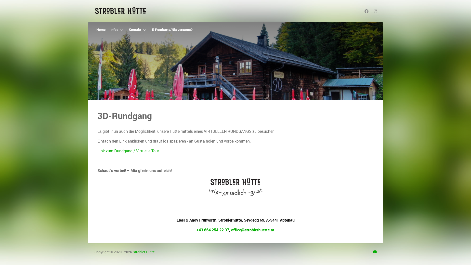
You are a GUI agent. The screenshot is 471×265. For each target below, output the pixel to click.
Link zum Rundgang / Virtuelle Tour (128, 151)
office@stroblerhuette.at (253, 230)
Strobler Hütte (144, 252)
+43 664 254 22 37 (212, 230)
